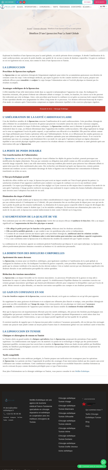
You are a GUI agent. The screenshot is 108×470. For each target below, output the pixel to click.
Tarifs (55, 7)
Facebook (6, 417)
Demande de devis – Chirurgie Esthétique (54, 109)
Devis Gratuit (100, 2)
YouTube (19, 417)
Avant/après (76, 7)
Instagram (13, 417)
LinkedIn (10, 420)
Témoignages (64, 7)
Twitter (5, 420)
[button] (91, 466)
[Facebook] (17, 2)
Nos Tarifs (87, 2)
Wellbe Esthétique (82, 371)
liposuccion (9, 158)
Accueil (20, 7)
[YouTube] (24, 2)
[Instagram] (20, 2)
